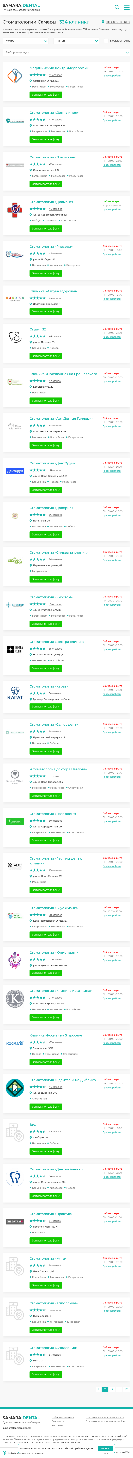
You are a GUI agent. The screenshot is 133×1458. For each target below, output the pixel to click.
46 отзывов (55, 208)
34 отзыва (55, 693)
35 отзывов (55, 604)
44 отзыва (55, 336)
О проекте (58, 1421)
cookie (56, 1448)
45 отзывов (55, 253)
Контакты (57, 1425)
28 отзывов (55, 914)
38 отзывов (55, 425)
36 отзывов (55, 514)
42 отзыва (55, 380)
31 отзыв (54, 776)
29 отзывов (55, 870)
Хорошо (105, 1448)
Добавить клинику (63, 1417)
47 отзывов (55, 75)
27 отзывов (55, 959)
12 (126, 1389)
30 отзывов (55, 820)
